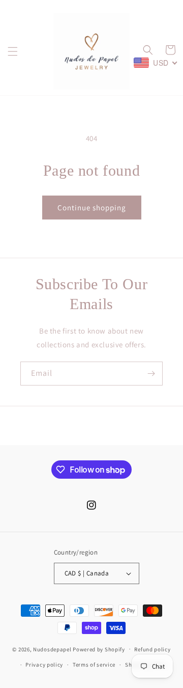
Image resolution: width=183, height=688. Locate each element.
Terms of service (94, 664)
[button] (13, 51)
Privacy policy (44, 664)
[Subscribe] (151, 374)
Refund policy (152, 649)
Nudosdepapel (52, 648)
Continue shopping (91, 207)
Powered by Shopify (99, 648)
